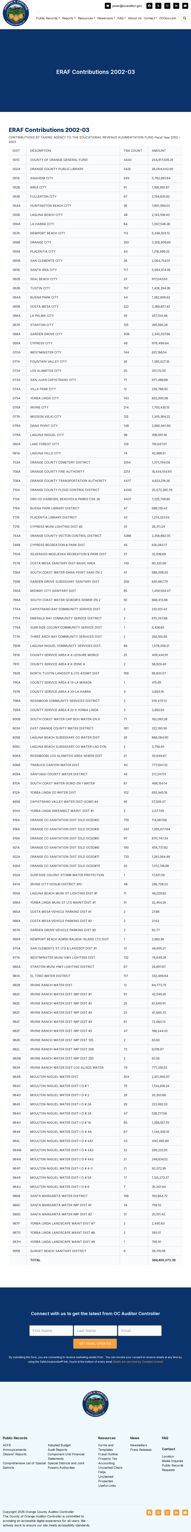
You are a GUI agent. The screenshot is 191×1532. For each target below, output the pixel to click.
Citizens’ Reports (14, 1454)
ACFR (7, 1445)
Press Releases (141, 1450)
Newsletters (138, 1445)
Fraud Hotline (108, 1454)
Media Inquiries (172, 1461)
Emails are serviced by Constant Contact (138, 1361)
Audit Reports (57, 1450)
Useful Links (107, 1485)
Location (168, 1456)
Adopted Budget (59, 1445)
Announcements (14, 1450)
